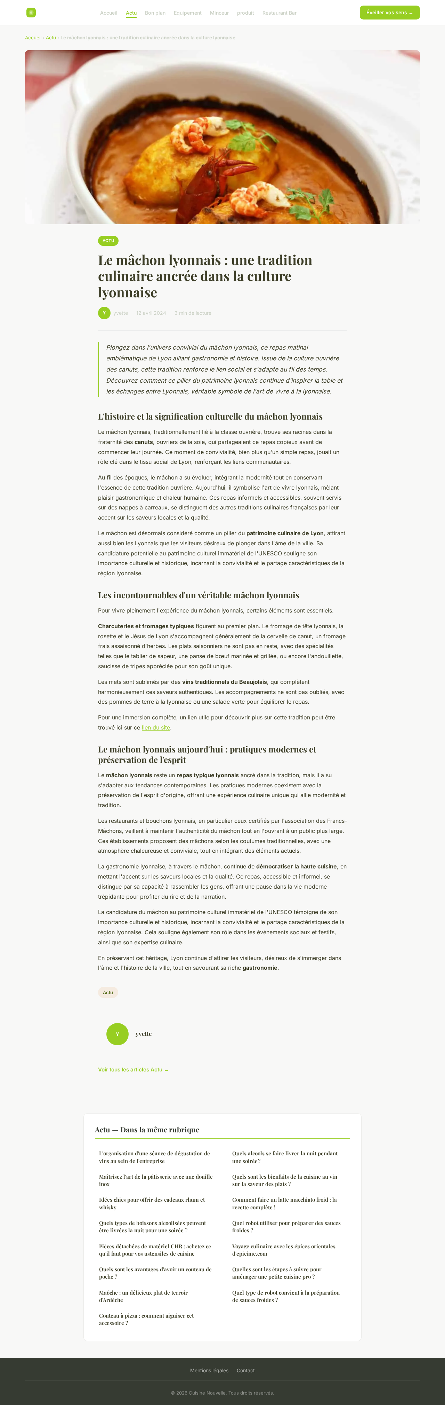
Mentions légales (209, 1370)
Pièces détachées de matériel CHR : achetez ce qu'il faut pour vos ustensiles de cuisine (155, 1250)
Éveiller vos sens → (389, 12)
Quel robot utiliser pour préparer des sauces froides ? (286, 1226)
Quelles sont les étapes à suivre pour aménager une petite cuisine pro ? (277, 1273)
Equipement (188, 12)
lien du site (156, 727)
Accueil (109, 12)
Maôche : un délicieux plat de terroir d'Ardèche (143, 1296)
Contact (246, 1370)
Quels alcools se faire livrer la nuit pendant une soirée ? (285, 1157)
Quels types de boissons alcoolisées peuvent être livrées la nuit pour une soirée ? (152, 1226)
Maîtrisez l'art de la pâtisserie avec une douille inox (156, 1180)
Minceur (219, 12)
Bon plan (155, 12)
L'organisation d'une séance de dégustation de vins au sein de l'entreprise (154, 1157)
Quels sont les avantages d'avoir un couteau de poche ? (155, 1273)
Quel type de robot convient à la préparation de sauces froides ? (286, 1296)
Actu (131, 12)
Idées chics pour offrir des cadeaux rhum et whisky (152, 1203)
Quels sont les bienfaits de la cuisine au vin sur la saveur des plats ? (284, 1180)
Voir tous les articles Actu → (133, 1069)
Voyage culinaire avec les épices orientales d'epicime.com (283, 1250)
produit (245, 12)
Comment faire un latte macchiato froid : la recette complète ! (284, 1203)
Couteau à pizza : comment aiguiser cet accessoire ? (146, 1319)
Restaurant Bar (279, 12)
